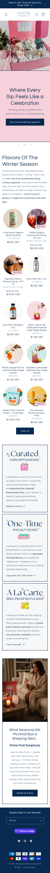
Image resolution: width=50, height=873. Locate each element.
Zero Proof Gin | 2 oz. (37, 279)
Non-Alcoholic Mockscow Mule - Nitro (36, 413)
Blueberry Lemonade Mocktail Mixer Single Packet (37, 370)
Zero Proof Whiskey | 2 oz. (13, 326)
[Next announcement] (45, 4)
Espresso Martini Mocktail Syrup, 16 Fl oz (13, 281)
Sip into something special (25, 122)
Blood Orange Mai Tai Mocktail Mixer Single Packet (13, 370)
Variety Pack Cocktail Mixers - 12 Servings (13, 411)
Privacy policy (29, 867)
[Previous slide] (19, 145)
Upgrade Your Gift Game (19, 575)
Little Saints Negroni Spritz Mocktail (13, 234)
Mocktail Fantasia (23, 864)
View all (25, 431)
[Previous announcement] (5, 4)
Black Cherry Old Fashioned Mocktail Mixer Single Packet (37, 327)
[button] (6, 14)
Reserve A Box (14, 506)
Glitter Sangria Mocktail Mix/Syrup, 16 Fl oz (37, 235)
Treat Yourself (14, 644)
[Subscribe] (40, 820)
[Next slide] (31, 145)
